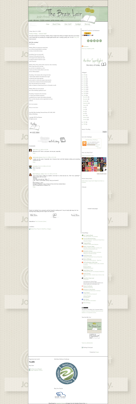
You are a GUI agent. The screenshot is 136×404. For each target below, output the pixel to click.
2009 (84, 93)
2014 (84, 83)
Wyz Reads (86, 299)
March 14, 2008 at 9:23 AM (42, 149)
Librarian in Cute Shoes (89, 289)
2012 (84, 87)
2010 (84, 91)
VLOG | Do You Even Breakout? (90, 294)
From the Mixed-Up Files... (89, 238)
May (84, 111)
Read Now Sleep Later (88, 278)
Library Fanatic (87, 296)
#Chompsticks (86, 297)
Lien (86, 403)
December (85, 97)
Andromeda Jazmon (38, 157)
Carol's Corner (86, 273)
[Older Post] (33, 216)
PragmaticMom (87, 243)
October (85, 101)
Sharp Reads (86, 292)
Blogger (97, 352)
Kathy (88, 142)
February (85, 117)
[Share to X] (35, 132)
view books (99, 147)
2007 (84, 122)
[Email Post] (30, 132)
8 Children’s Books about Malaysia (90, 244)
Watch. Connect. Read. (88, 246)
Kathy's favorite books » (102, 173)
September (85, 103)
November (85, 99)
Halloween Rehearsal (88, 287)
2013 (84, 85)
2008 (84, 95)
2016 (84, 79)
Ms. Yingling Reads (88, 235)
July (84, 107)
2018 (84, 74)
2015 (84, 81)
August (85, 105)
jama (34, 149)
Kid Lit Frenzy (86, 302)
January (85, 119)
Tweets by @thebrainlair (87, 343)
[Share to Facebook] (37, 132)
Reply (34, 153)
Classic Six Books (87, 286)
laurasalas (35, 166)
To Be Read (85, 279)
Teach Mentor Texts (88, 270)
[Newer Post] (75, 216)
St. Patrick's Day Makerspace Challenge (92, 290)
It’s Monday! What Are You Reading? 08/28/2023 (93, 271)
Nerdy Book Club (87, 255)
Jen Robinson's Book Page (90, 281)
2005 (84, 124)
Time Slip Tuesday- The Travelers (90, 236)
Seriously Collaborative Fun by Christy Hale (92, 257)
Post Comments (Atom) (40, 221)
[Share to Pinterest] (38, 132)
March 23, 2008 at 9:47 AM (51, 173)
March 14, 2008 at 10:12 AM (49, 157)
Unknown (85, 46)
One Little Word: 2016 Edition (89, 300)
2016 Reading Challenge (91, 140)
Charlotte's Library (87, 251)
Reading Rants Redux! (88, 268)
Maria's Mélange (87, 259)
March (84, 115)
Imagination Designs (60, 403)
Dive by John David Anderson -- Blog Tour (92, 260)
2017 (84, 77)
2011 (84, 89)
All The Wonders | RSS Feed (90, 262)
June (84, 109)
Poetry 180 (76, 37)
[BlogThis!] (34, 132)
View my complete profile (88, 48)
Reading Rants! (87, 266)
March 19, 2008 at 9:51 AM (44, 166)
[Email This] (32, 132)
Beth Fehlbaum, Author (38, 173)
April (84, 113)
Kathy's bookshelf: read (87, 155)
